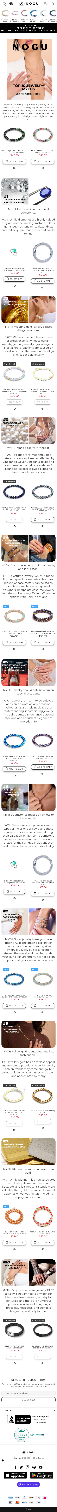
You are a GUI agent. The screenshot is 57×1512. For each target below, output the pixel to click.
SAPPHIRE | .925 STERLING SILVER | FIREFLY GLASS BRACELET (42, 152)
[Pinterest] (34, 1467)
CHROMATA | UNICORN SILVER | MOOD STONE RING (14, 269)
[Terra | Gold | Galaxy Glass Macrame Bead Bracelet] (14, 373)
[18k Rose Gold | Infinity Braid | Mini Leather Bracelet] (43, 1330)
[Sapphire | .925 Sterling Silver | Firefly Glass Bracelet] (43, 135)
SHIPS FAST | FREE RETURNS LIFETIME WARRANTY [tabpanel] (29, 28)
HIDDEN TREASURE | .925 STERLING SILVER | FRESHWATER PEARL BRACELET (43, 509)
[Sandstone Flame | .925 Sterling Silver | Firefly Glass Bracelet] (14, 616)
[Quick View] (14, 285)
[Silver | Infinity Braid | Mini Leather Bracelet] (14, 1330)
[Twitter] (21, 1467)
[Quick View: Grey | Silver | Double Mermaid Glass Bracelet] (14, 168)
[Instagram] (27, 1467)
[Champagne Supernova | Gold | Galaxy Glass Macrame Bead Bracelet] (43, 1095)
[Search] (4, 4)
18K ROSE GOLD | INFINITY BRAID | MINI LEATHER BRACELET (43, 1347)
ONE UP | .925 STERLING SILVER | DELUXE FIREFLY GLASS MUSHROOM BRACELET (43, 1234)
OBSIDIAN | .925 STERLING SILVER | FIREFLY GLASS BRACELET (43, 633)
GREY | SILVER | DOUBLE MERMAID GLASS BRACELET (14, 152)
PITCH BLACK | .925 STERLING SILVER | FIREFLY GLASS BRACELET (14, 758)
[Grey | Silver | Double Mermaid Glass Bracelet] (14, 135)
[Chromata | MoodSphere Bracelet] (43, 740)
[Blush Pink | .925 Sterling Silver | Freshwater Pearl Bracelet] (14, 491)
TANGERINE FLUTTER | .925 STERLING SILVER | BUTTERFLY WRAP (14, 1234)
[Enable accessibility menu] (11, 3)
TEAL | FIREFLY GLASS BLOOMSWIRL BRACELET (14, 996)
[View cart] (52, 3)
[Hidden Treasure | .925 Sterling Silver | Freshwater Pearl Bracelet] (43, 491)
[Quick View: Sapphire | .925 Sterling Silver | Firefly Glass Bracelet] (43, 168)
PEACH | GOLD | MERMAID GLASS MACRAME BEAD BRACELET (42, 390)
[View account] (45, 3)
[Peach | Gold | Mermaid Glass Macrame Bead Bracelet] (43, 373)
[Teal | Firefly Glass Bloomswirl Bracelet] (14, 979)
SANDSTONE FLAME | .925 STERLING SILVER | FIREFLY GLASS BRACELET (14, 633)
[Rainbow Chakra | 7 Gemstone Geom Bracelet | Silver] (43, 252)
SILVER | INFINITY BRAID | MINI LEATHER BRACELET (14, 1347)
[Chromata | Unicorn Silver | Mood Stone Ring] (14, 252)
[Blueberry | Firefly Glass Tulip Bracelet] (43, 979)
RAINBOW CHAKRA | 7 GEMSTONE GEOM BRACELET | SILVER (43, 269)
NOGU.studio (28, 3)
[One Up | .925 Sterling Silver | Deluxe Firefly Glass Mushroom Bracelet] (43, 1216)
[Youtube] (41, 1467)
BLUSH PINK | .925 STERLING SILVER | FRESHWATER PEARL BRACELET (14, 509)
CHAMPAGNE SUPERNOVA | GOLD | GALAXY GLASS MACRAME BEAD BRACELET (43, 1113)
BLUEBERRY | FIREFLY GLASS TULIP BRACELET (43, 996)
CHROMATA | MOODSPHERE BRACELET (42, 757)
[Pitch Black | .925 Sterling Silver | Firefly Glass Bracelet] (14, 740)
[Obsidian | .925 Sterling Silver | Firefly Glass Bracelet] (43, 616)
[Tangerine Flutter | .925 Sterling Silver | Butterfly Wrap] (14, 1216)
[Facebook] (16, 1467)
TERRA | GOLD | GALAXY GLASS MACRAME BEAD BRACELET (14, 390)
